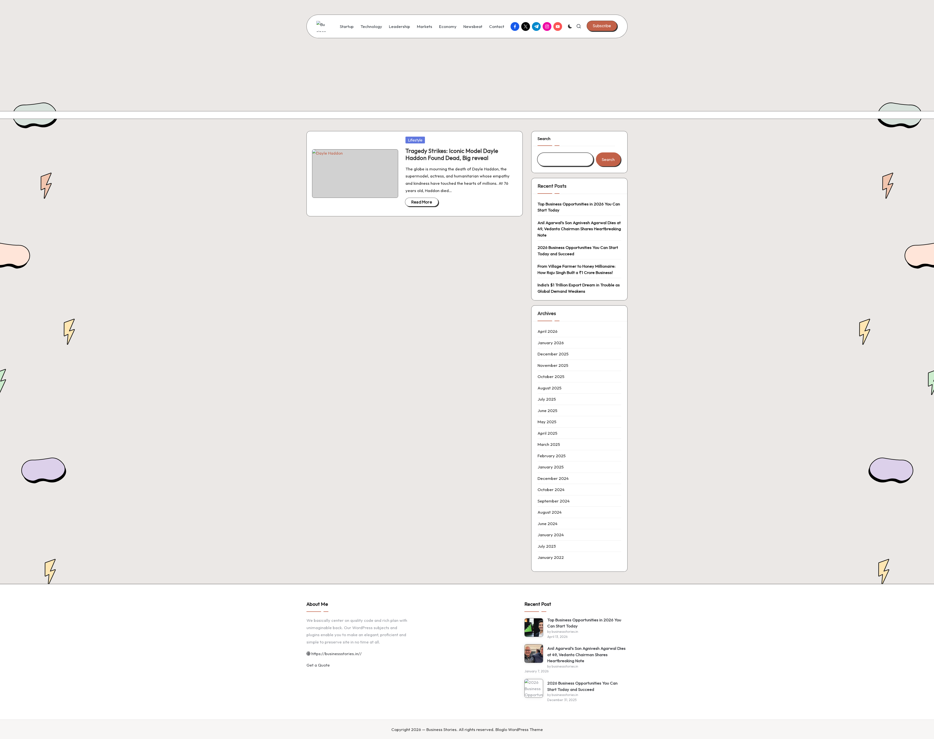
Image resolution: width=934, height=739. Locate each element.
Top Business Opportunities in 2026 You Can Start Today (579, 207)
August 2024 (550, 512)
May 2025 (547, 421)
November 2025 (553, 365)
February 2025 (552, 455)
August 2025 (549, 387)
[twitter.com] (526, 26)
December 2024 (553, 478)
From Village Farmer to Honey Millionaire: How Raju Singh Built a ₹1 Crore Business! (576, 269)
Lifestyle (415, 140)
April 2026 (547, 331)
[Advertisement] (467, 75)
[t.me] (537, 26)
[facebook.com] (516, 26)
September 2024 (554, 500)
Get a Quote (318, 665)
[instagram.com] (548, 26)
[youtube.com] (558, 26)
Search (544, 138)
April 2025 (547, 433)
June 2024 (547, 523)
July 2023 (547, 546)
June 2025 (547, 410)
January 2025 (551, 466)
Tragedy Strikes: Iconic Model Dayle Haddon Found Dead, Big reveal (451, 154)
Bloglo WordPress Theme (519, 729)
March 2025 (549, 444)
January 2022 (551, 557)
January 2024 (551, 534)
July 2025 (547, 399)
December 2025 (553, 353)
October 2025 (551, 376)
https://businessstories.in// (336, 653)
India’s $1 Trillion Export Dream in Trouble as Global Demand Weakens (579, 288)
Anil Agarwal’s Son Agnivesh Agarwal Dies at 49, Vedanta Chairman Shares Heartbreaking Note (579, 229)
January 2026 (551, 342)
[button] (602, 26)
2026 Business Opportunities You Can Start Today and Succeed (578, 250)
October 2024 (551, 489)
